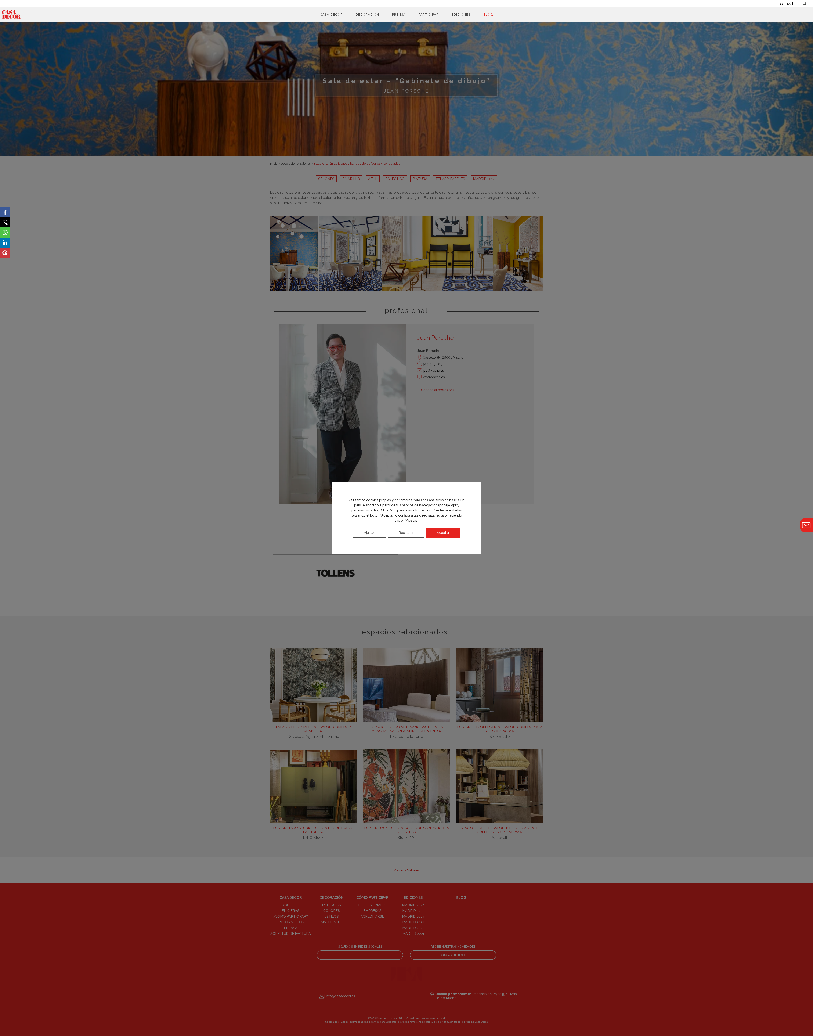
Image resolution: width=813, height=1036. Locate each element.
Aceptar (443, 533)
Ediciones (461, 14)
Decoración (367, 14)
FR (797, 3)
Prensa (399, 14)
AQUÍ (392, 510)
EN (789, 3)
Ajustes (369, 533)
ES (781, 3)
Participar (429, 14)
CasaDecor (11, 14)
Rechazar (406, 533)
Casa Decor (331, 14)
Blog (488, 14)
